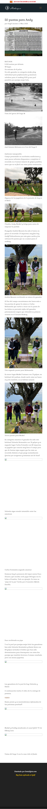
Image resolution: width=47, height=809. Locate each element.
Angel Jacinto (13, 24)
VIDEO (7, 698)
